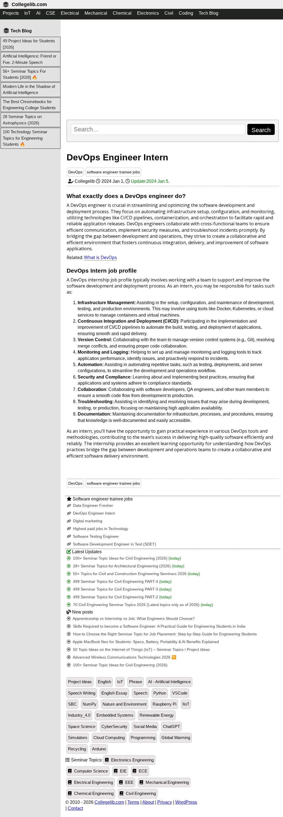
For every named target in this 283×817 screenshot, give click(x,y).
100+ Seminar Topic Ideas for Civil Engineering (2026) (126, 558)
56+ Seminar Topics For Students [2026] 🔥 (24, 74)
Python (159, 693)
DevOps (75, 172)
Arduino (99, 749)
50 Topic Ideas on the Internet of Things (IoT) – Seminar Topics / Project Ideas (141, 650)
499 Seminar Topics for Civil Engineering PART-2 (122, 597)
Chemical (122, 13)
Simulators (77, 737)
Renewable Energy (157, 715)
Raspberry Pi (164, 704)
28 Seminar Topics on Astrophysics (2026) (22, 119)
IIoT (185, 704)
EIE (123, 771)
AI (38, 13)
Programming (143, 737)
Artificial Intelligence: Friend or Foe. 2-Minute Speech (29, 59)
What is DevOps (100, 257)
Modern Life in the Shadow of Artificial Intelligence (29, 89)
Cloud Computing (109, 737)
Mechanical (96, 13)
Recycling (77, 749)
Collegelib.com (29, 4)
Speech (140, 693)
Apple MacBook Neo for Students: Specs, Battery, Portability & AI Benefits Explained (145, 642)
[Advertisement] (172, 69)
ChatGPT (171, 726)
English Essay (114, 693)
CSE (50, 13)
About (148, 802)
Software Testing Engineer (95, 536)
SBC (72, 704)
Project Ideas (80, 682)
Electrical (70, 13)
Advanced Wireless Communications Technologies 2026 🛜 (124, 657)
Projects (11, 13)
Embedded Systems (114, 715)
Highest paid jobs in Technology (100, 529)
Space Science (81, 726)
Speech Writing (81, 693)
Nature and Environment (124, 704)
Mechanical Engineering (167, 782)
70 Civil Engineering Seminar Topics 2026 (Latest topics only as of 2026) (142, 605)
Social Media (145, 726)
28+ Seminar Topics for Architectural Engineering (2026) (128, 566)
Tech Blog (208, 13)
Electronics (148, 13)
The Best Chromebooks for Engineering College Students (29, 104)
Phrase (135, 682)
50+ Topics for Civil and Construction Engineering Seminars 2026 (136, 574)
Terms (133, 802)
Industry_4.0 (79, 715)
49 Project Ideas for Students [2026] (29, 43)
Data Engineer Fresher (92, 505)
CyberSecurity (114, 726)
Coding (186, 13)
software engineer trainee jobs (113, 172)
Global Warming (175, 737)
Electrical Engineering (93, 782)
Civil (168, 13)
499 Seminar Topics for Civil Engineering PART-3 (122, 589)
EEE (128, 782)
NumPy (89, 704)
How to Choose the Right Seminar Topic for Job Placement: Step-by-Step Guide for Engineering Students (164, 634)
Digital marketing (87, 521)
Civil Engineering (140, 793)
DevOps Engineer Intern (93, 513)
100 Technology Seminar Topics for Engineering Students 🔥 (25, 138)
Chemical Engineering (93, 793)
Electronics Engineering (132, 760)
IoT (27, 13)
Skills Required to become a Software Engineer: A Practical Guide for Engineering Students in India (158, 626)
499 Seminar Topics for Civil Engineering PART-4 (122, 582)
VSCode (179, 693)
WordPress (186, 802)
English (104, 682)
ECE (142, 771)
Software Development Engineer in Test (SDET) (114, 544)
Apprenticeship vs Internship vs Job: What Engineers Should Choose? (133, 619)
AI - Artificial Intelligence (169, 682)
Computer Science (90, 771)
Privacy (164, 802)
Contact (75, 808)
